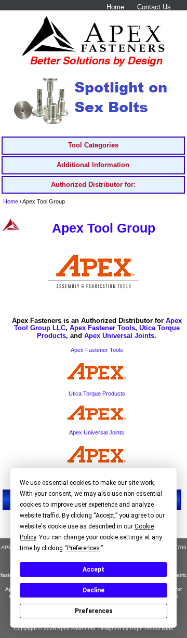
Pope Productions (151, 628)
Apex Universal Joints (119, 336)
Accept (93, 569)
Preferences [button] (83, 548)
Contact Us (154, 7)
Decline (93, 590)
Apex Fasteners (76, 628)
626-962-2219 (150, 28)
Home (115, 7)
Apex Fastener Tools (102, 328)
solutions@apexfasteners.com (125, 17)
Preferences (94, 611)
